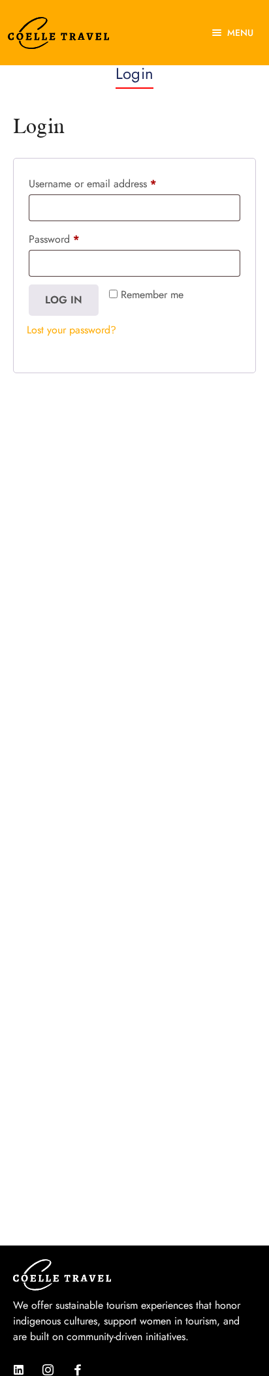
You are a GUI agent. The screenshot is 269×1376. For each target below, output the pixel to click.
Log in (63, 299)
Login (134, 73)
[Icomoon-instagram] (48, 1369)
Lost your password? (71, 329)
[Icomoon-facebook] (77, 1369)
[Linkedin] (18, 1369)
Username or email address (92, 183)
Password (54, 239)
